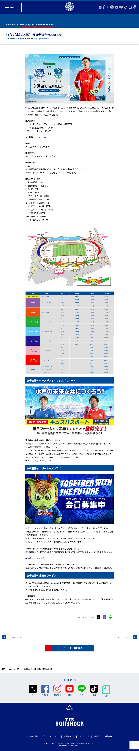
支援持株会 (109, 736)
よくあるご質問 (32, 736)
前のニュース (16, 637)
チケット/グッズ (33, 38)
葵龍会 (96, 736)
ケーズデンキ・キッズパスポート (41, 460)
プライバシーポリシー (51, 736)
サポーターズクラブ (12, 38)
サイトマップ (84, 736)
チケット (23, 38)
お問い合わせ (69, 736)
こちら (43, 137)
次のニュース (122, 637)
